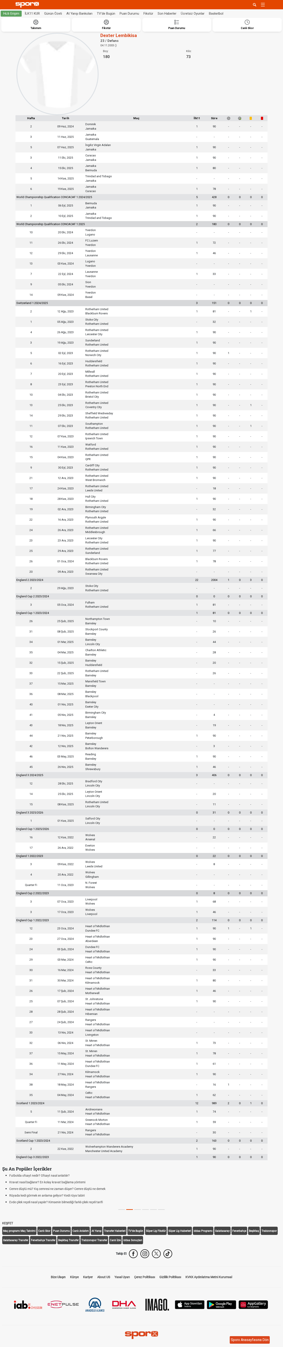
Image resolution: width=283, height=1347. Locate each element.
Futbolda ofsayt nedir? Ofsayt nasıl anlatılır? (39, 1175)
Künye (74, 1277)
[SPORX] (141, 1335)
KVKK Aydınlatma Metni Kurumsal (208, 1277)
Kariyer (88, 1277)
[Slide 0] (121, 1209)
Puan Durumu (129, 14)
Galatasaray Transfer (15, 1240)
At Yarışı (96, 1230)
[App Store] (190, 1304)
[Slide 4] (153, 1209)
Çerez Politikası (144, 1277)
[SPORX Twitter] (156, 1254)
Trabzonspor (269, 1230)
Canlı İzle (115, 1240)
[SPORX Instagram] (145, 1254)
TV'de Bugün (106, 14)
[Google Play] (221, 1304)
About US (103, 1277)
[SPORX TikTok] (168, 1254)
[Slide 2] (137, 1209)
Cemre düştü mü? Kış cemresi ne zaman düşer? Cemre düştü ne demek (57, 1189)
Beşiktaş (254, 1230)
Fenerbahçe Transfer (43, 1240)
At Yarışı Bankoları (79, 14)
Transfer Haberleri (115, 1230)
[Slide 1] (129, 1209)
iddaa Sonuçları (132, 1240)
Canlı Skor (44, 1230)
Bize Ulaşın (58, 1277)
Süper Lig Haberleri (179, 1230)
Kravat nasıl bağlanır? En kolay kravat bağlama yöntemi (47, 1182)
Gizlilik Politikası (170, 1277)
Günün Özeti (53, 14)
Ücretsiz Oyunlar (193, 14)
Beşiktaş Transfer (68, 1240)
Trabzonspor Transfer (94, 1240)
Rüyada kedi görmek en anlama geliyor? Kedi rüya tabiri (47, 1195)
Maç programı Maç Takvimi (19, 1230)
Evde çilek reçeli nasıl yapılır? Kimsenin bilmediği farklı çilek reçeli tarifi (56, 1202)
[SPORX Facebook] (133, 1254)
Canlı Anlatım (81, 1230)
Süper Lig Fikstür (156, 1230)
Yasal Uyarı (122, 1277)
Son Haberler (167, 14)
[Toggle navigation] (263, 4)
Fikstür (148, 14)
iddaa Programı (203, 1230)
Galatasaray (222, 1230)
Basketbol (216, 14)
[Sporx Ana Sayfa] (28, 5)
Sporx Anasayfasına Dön (250, 1340)
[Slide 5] (161, 1209)
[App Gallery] (253, 1304)
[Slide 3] (145, 1209)
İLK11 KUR (32, 14)
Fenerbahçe (239, 1230)
